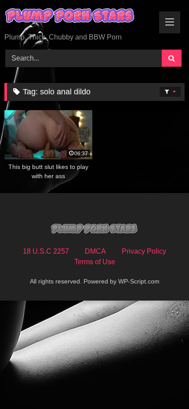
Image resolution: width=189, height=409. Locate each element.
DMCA (95, 251)
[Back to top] (161, 382)
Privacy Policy (144, 251)
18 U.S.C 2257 (46, 251)
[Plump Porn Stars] (77, 17)
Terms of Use (94, 261)
